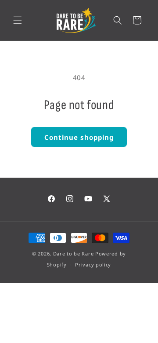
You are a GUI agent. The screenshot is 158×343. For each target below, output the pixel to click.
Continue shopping (79, 137)
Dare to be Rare (73, 253)
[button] (17, 20)
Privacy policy (93, 264)
